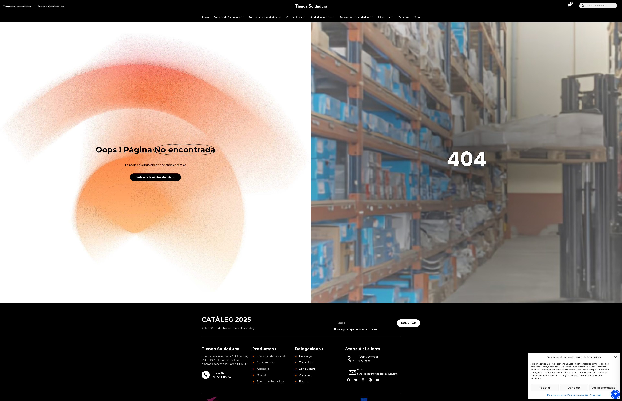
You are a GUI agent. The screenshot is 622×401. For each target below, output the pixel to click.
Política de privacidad (577, 395)
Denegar (574, 387)
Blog (417, 17)
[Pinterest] (370, 380)
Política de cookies (556, 395)
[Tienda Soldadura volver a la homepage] (311, 6)
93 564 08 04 (222, 377)
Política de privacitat (367, 329)
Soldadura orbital (320, 17)
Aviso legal (595, 395)
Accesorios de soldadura (354, 17)
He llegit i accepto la (357, 329)
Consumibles (294, 17)
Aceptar (544, 387)
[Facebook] (348, 380)
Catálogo (403, 17)
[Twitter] (355, 380)
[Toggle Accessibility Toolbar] (615, 394)
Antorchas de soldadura (263, 17)
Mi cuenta (384, 17)
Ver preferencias (603, 387)
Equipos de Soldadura (227, 17)
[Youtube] (377, 380)
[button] (615, 357)
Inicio (205, 17)
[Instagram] (363, 380)
